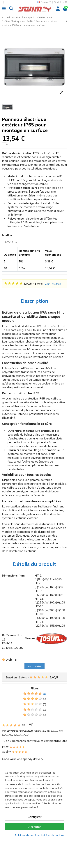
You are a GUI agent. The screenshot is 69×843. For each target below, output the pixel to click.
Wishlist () (61, 2)
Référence (9, 635)
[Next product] (66, 21)
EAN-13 (7, 643)
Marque (30, 638)
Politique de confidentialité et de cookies (39, 835)
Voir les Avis (53, 284)
